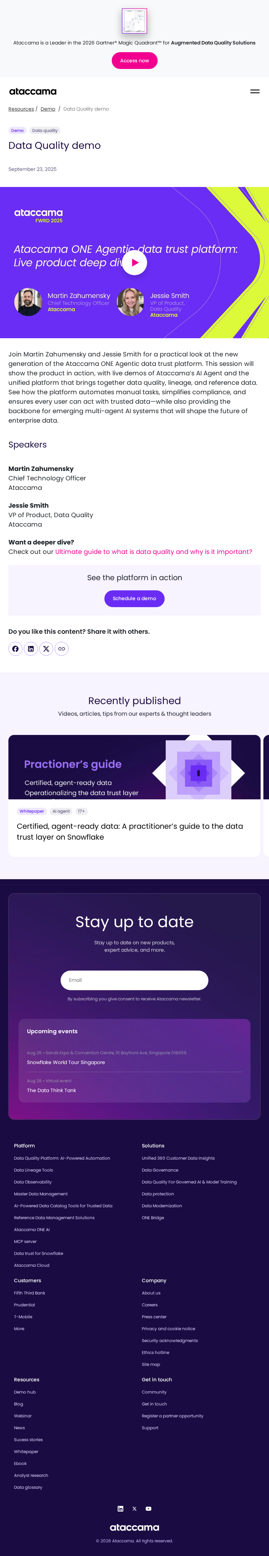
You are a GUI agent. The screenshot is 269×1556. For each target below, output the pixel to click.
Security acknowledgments (170, 1340)
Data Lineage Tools (33, 1170)
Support (150, 1428)
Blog (18, 1404)
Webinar (23, 1416)
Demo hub (25, 1392)
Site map (151, 1364)
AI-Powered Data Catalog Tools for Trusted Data (63, 1206)
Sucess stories (28, 1440)
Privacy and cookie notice (168, 1329)
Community (154, 1392)
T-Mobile (23, 1317)
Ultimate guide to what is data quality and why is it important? (153, 551)
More (19, 1329)
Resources (21, 108)
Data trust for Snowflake (38, 1253)
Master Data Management (41, 1194)
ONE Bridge (153, 1218)
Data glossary (28, 1487)
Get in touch (154, 1404)
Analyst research (31, 1475)
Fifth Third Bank (29, 1293)
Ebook (20, 1463)
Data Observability (33, 1182)
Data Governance (160, 1170)
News (19, 1428)
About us (151, 1293)
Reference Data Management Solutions (54, 1218)
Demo (48, 108)
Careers (150, 1305)
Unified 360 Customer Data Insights (178, 1158)
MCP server (25, 1241)
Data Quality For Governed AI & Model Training (189, 1182)
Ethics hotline (155, 1352)
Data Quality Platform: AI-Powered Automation (62, 1158)
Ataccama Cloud (31, 1265)
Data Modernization (162, 1206)
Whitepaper (26, 1451)
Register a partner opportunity (173, 1416)
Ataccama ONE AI (32, 1229)
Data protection (158, 1194)
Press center (154, 1317)
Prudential (24, 1305)
